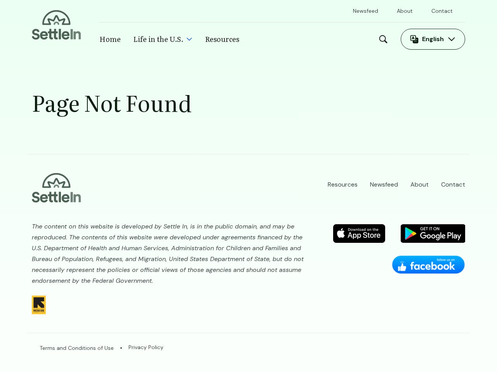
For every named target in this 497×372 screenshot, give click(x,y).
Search (385, 39)
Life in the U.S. (158, 39)
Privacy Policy (146, 347)
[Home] (56, 24)
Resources (222, 39)
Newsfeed (365, 10)
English (433, 39)
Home (110, 39)
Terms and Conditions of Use (77, 347)
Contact (442, 10)
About (405, 10)
